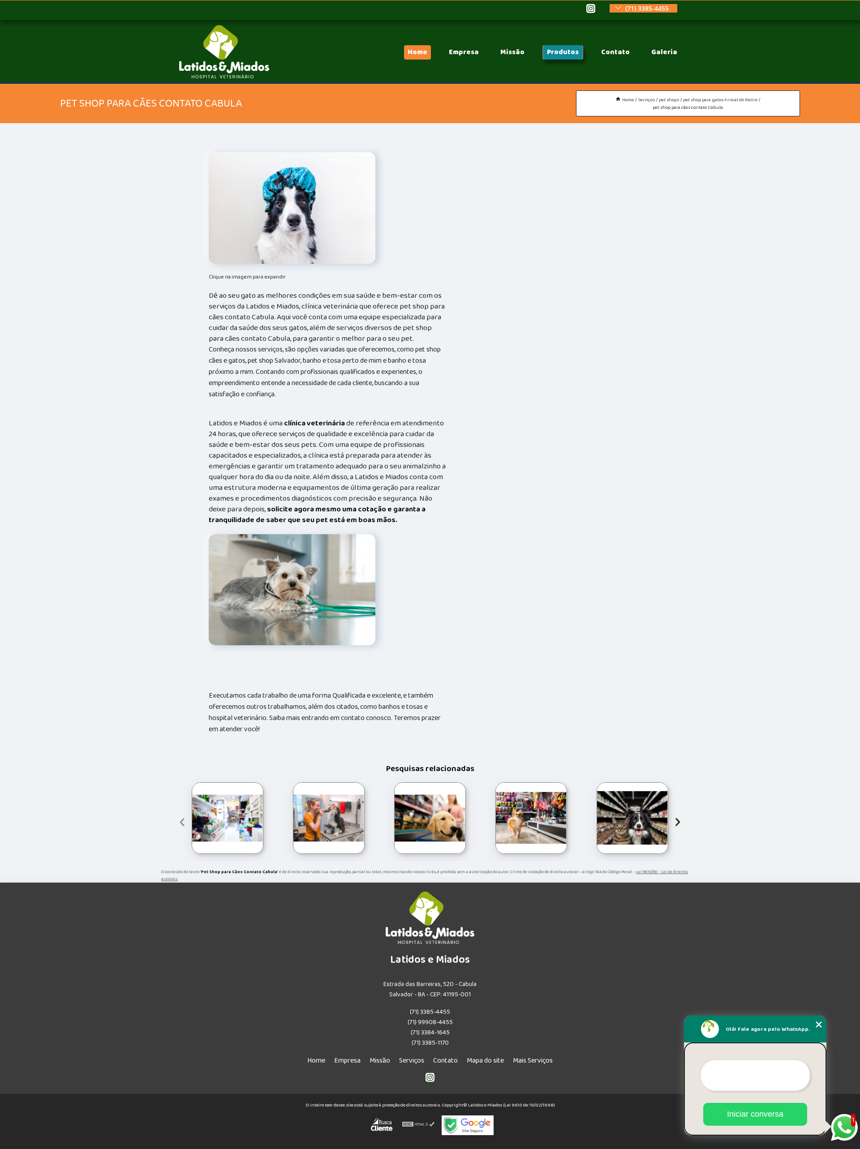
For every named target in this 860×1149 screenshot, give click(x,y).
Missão (512, 52)
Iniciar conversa (755, 1114)
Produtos (563, 52)
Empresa (464, 52)
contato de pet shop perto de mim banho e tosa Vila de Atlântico (189, 818)
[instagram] (590, 9)
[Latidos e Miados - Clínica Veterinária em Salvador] (224, 76)
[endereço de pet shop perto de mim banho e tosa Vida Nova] (531, 818)
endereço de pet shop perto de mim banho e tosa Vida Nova (493, 818)
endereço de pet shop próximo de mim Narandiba (389, 818)
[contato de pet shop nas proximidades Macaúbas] (329, 818)
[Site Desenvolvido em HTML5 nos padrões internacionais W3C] (418, 1125)
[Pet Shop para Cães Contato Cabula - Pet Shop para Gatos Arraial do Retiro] (292, 207)
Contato (615, 52)
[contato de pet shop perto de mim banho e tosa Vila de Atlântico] (227, 818)
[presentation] (182, 820)
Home (417, 52)
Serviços (411, 1060)
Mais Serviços (533, 1060)
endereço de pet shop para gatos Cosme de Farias (591, 818)
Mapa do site (485, 1060)
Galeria (664, 52)
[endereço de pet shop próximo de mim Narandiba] (430, 818)
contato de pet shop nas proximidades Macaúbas (284, 818)
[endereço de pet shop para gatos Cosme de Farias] (632, 818)
